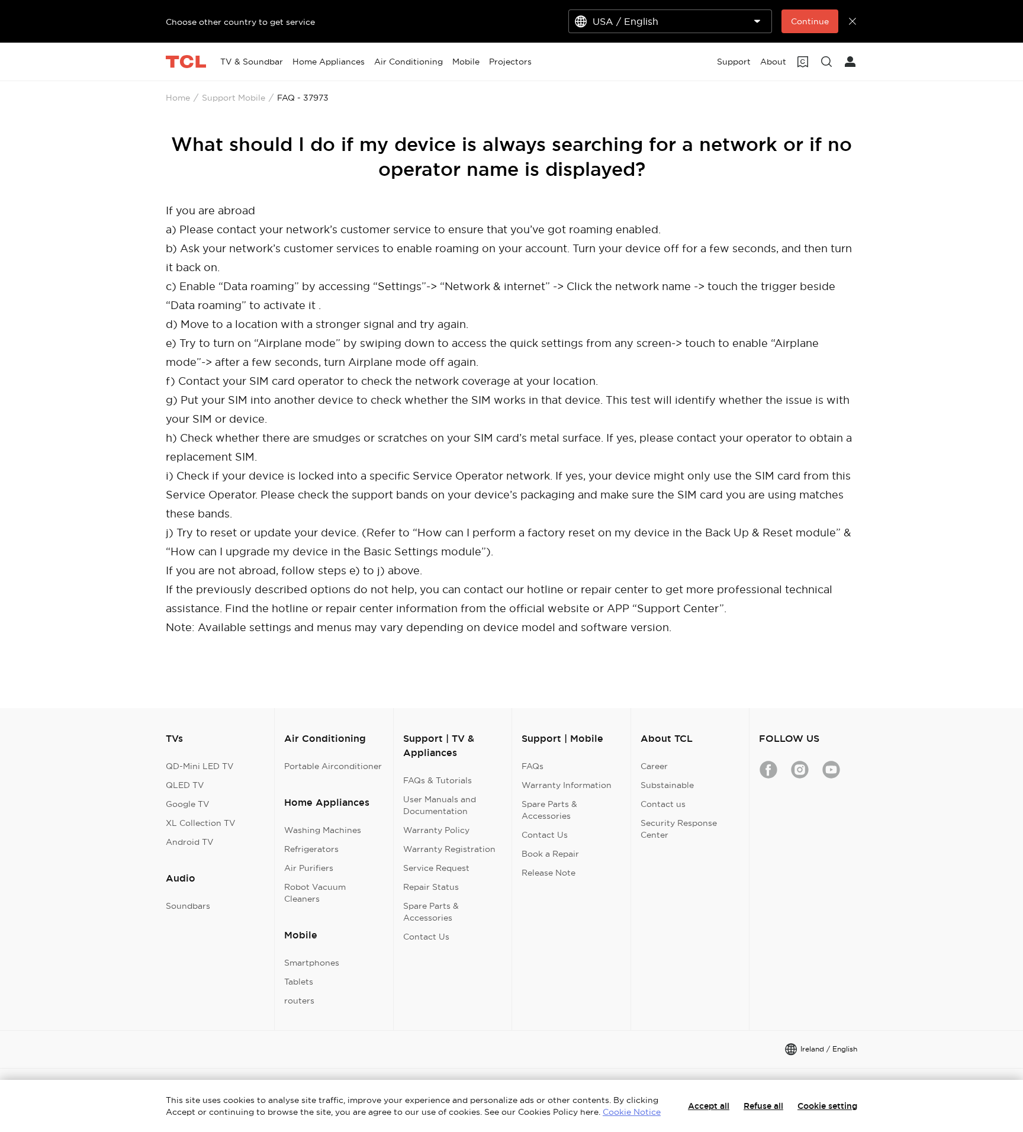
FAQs (532, 766)
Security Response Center (679, 829)
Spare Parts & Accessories (431, 912)
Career (654, 766)
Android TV (190, 842)
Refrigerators (311, 849)
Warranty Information (567, 785)
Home (178, 97)
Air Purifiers (308, 868)
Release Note (548, 872)
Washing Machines (322, 830)
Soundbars (188, 906)
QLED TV (185, 785)
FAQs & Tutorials (437, 780)
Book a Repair (550, 853)
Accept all (708, 1106)
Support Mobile (233, 97)
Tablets (298, 981)
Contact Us (426, 936)
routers (299, 1000)
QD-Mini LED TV (200, 766)
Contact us (663, 804)
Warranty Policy (436, 830)
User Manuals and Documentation (439, 805)
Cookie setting (827, 1106)
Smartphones (311, 962)
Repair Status (431, 887)
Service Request (436, 868)
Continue (810, 21)
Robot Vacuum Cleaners (315, 893)
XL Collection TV (201, 823)
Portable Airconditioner (333, 766)
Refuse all (763, 1106)
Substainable (667, 785)
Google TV (188, 804)
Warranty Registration (449, 849)
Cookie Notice (632, 1112)
